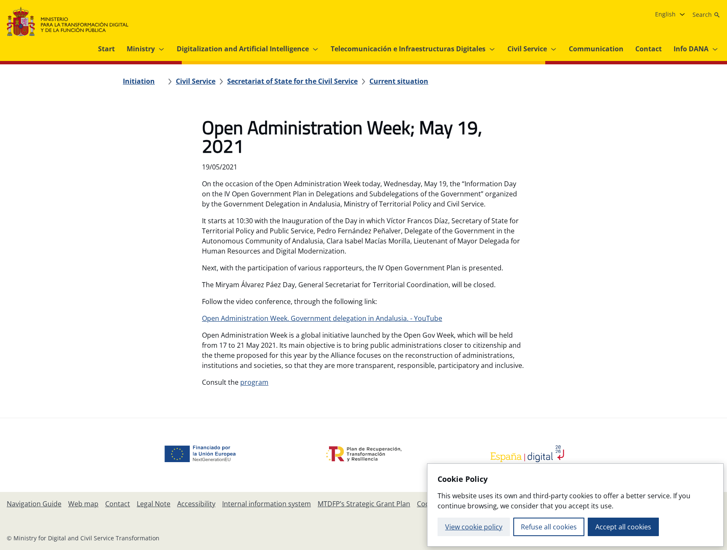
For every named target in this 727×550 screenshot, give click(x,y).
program (254, 382)
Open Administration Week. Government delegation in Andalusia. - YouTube (322, 318)
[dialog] (575, 505)
